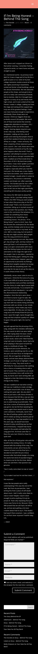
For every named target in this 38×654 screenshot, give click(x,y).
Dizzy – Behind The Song (12, 623)
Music (27, 23)
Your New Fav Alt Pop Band (13, 629)
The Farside (10, 23)
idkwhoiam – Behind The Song (14, 620)
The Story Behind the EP (12, 616)
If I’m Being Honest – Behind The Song (17, 626)
